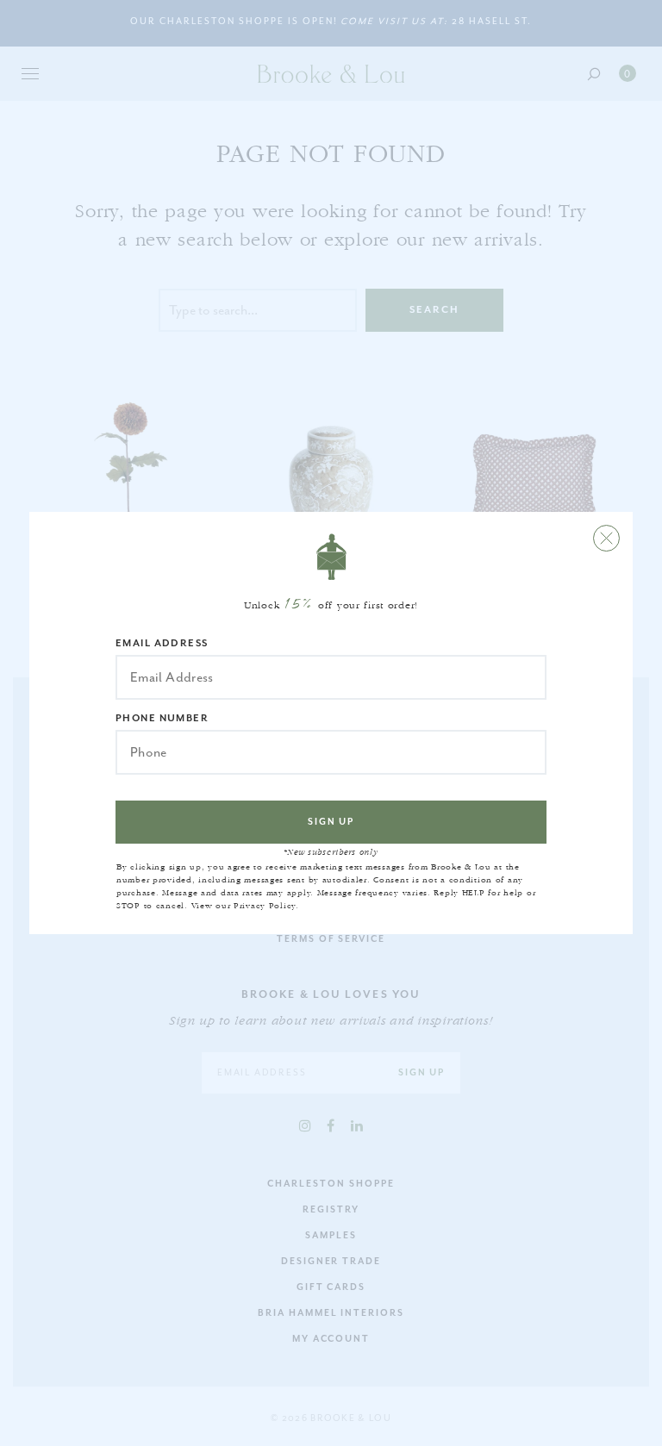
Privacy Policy (265, 906)
